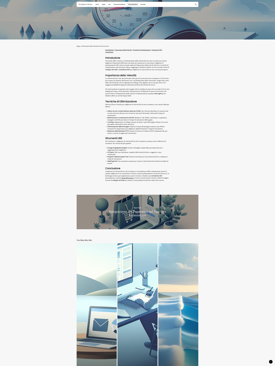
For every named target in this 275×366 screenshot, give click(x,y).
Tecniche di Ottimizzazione (142, 50)
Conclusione (109, 52)
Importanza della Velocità (123, 50)
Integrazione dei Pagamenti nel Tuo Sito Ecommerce (137, 212)
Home (78, 46)
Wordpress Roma (85, 4)
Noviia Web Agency (127, 178)
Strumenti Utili (157, 50)
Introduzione (109, 50)
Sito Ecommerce (137, 36)
